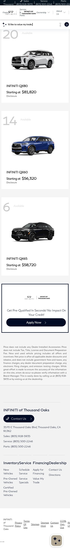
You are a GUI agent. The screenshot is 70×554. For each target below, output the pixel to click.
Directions (54, 474)
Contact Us (18, 418)
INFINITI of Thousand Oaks (8, 524)
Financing (41, 463)
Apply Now (33, 322)
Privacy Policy (18, 524)
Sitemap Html (45, 524)
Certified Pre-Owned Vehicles (10, 491)
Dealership (58, 463)
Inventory (11, 463)
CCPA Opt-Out (63, 524)
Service (25, 463)
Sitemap (35, 524)
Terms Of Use (27, 524)
